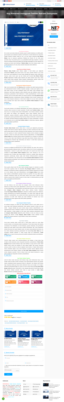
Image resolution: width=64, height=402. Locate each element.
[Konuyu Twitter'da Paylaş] (40, 22)
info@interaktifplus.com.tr (45, 5)
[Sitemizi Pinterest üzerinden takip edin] (9, 0)
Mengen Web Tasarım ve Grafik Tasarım (36, 339)
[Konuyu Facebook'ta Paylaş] (39, 22)
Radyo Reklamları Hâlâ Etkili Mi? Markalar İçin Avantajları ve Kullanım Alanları (54, 386)
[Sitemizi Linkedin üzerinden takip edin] (7, 0)
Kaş (26, 322)
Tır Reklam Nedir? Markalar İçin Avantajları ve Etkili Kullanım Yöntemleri (54, 392)
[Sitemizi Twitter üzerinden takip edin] (4, 0)
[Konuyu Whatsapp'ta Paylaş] (42, 22)
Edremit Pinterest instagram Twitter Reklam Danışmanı (24, 340)
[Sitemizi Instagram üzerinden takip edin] (5, 0)
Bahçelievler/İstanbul (30, 5)
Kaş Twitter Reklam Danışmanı (14, 321)
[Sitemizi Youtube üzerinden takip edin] (8, 0)
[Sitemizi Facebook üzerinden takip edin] (3, 0)
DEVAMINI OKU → (7, 346)
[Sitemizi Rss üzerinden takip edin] (11, 0)
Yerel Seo (33, 15)
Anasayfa (30, 15)
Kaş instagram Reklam (21, 322)
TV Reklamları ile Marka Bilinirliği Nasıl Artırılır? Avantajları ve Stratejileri (54, 398)
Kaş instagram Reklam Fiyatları (33, 321)
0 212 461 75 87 (58, 5)
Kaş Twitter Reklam (23, 321)
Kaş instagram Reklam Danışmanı (10, 322)
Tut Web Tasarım (8, 338)
